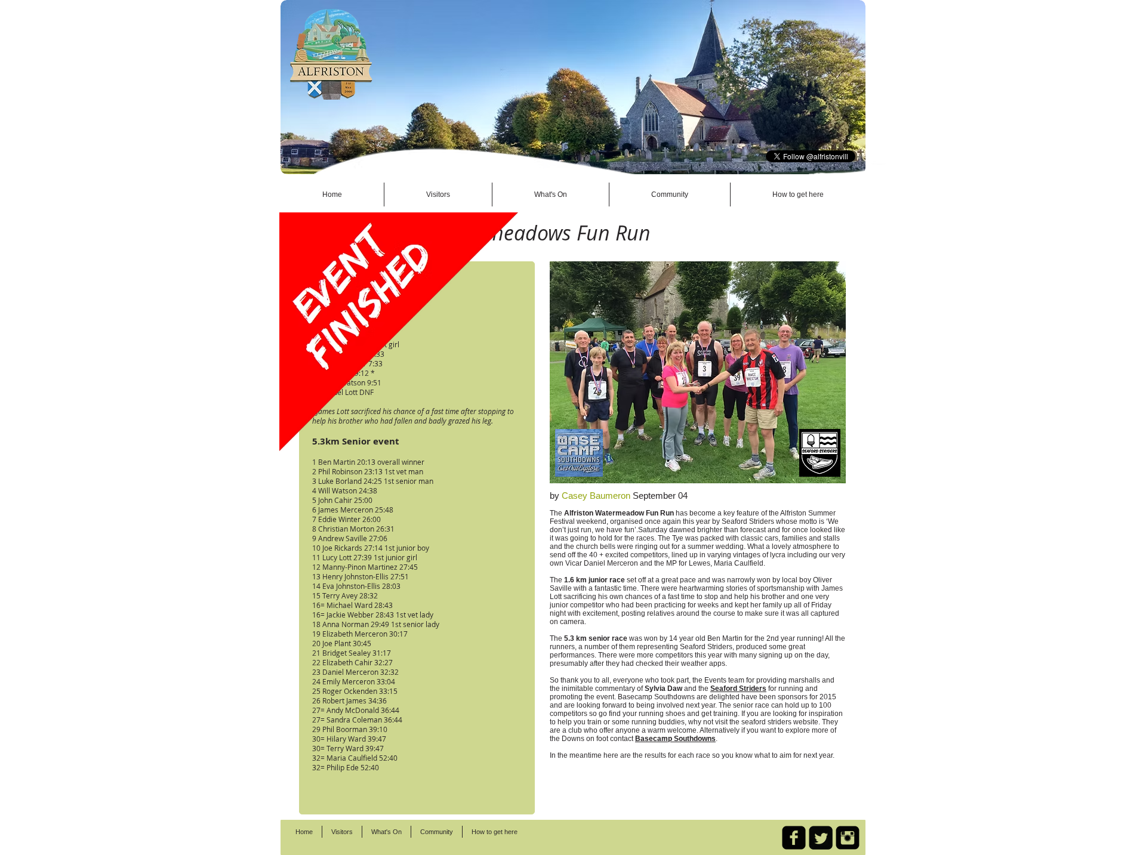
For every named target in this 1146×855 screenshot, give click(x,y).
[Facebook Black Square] (794, 838)
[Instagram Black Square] (848, 838)
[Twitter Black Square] (821, 838)
